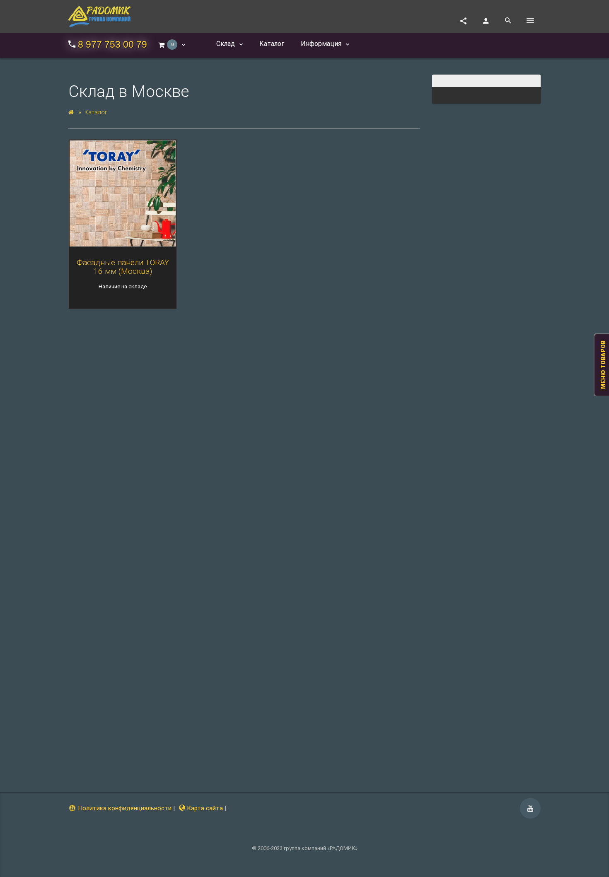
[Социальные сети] (463, 20)
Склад (226, 44)
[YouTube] (530, 808)
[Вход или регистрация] (485, 20)
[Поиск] (508, 20)
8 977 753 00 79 (112, 44)
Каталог (96, 112)
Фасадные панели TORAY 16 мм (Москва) (123, 267)
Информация (322, 44)
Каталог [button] (271, 44)
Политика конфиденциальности (124, 808)
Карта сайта (204, 808)
